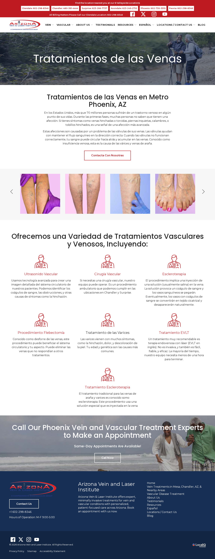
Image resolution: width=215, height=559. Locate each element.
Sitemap (32, 551)
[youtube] (164, 14)
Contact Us (24, 503)
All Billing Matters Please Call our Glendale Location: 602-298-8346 (86, 15)
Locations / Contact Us (174, 24)
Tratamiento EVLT (174, 333)
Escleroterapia (174, 274)
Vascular (63, 24)
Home (151, 483)
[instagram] (154, 14)
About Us (83, 24)
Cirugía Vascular (107, 274)
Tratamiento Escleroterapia (107, 387)
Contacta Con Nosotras (107, 155)
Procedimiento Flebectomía (41, 333)
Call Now (107, 457)
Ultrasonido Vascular (41, 274)
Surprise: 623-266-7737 (94, 8)
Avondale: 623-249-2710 (124, 8)
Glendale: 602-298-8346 (35, 8)
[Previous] (12, 191)
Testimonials (105, 24)
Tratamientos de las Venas (107, 59)
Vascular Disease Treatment (165, 494)
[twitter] (143, 14)
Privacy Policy (16, 551)
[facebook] (132, 14)
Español (152, 508)
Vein (48, 24)
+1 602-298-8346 (20, 511)
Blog (201, 24)
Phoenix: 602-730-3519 (153, 8)
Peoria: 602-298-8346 (181, 8)
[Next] (203, 191)
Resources (154, 504)
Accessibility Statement (52, 551)
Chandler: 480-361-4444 (65, 8)
